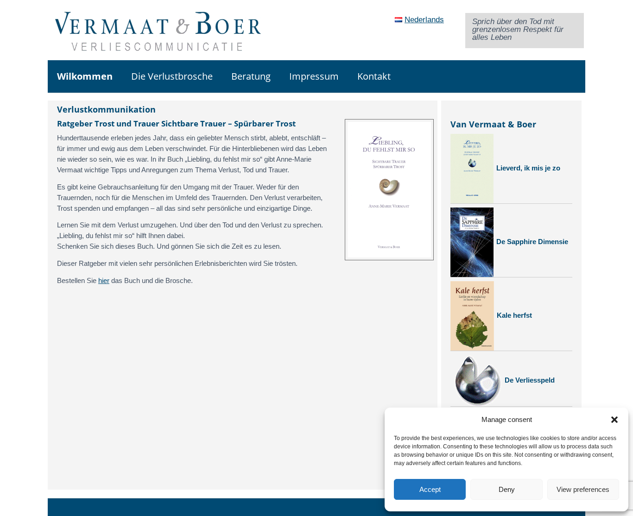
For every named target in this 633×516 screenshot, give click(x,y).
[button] (614, 419)
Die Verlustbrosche (172, 76)
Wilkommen (85, 76)
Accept (430, 489)
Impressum (314, 76)
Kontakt (374, 76)
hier (103, 280)
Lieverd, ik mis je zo (528, 168)
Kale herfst (514, 315)
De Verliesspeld (530, 380)
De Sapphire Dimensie (532, 241)
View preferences (583, 489)
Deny (507, 489)
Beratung (251, 76)
